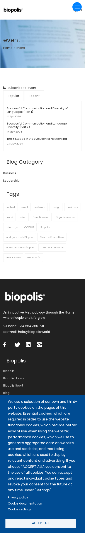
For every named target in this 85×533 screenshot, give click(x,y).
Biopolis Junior (13, 378)
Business (9, 173)
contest (10, 207)
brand (9, 217)
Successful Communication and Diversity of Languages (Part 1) (37, 110)
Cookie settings (19, 509)
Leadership (11, 180)
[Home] (13, 10)
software (39, 207)
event (24, 207)
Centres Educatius (52, 247)
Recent (34, 96)
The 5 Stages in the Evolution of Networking (37, 139)
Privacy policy (18, 497)
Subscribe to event (21, 88)
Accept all (40, 523)
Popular (13, 96)
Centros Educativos (52, 237)
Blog (6, 393)
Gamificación (40, 217)
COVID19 (29, 227)
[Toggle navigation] (77, 7)
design (56, 207)
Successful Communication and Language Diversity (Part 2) (37, 125)
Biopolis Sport (13, 385)
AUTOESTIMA (13, 257)
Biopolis (45, 227)
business (72, 207)
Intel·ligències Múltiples (20, 247)
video (22, 217)
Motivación (34, 257)
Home (7, 48)
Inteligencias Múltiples (20, 237)
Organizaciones (65, 217)
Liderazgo (12, 227)
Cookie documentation (25, 503)
